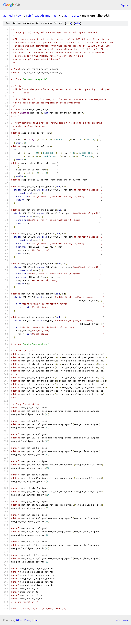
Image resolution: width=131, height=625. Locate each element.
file (68, 23)
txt (117, 619)
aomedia (9, 15)
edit (77, 23)
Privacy (28, 619)
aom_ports (71, 15)
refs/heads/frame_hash (42, 15)
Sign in (124, 5)
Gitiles (19, 619)
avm (20, 15)
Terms (37, 619)
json (125, 619)
